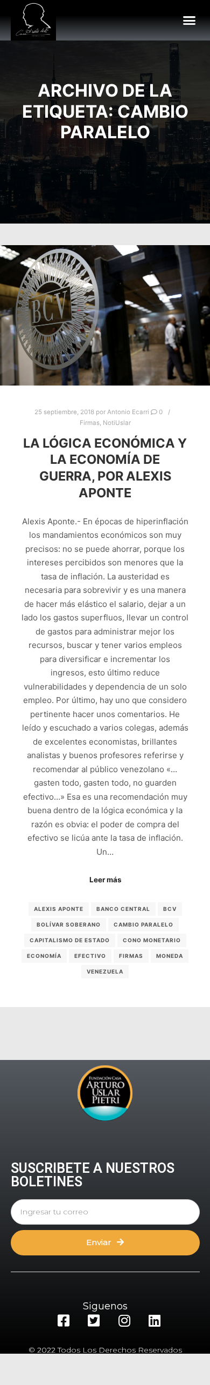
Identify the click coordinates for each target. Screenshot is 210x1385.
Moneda (169, 955)
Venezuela (105, 971)
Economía (44, 955)
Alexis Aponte (58, 909)
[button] (189, 20)
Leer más (105, 879)
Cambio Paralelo (143, 924)
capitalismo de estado (70, 940)
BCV (170, 909)
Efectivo (90, 955)
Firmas (90, 423)
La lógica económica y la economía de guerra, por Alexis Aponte (105, 468)
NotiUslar (117, 423)
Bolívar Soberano (69, 924)
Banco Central (123, 909)
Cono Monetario (152, 940)
